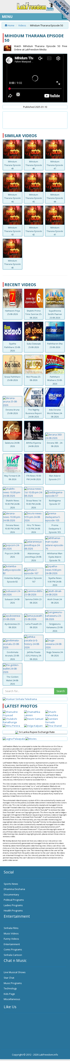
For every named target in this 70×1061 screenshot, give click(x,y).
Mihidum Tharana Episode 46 (12, 198)
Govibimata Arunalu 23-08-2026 (12, 655)
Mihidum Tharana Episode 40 (12, 264)
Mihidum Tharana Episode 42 (33, 231)
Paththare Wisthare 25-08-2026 (55, 380)
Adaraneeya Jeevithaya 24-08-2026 (33, 557)
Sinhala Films (11, 928)
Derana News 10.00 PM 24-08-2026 (12, 529)
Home (10, 25)
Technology (10, 988)
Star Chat (9, 977)
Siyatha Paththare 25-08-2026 (12, 347)
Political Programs (14, 899)
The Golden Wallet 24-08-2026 (12, 680)
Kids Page (9, 994)
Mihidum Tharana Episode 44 (54, 198)
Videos (22, 25)
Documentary (11, 894)
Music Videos (11, 933)
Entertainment (12, 944)
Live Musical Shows (15, 972)
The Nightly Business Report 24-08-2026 (34, 413)
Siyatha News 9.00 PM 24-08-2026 (55, 581)
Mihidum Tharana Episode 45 (33, 198)
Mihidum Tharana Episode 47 (54, 165)
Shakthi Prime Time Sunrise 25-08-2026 (33, 314)
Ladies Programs (13, 905)
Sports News (11, 883)
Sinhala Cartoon (13, 955)
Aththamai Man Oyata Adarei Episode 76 (54, 557)
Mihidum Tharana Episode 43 (12, 231)
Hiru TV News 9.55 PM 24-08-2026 (34, 529)
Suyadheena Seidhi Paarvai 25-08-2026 (55, 314)
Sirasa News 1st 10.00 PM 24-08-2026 (33, 504)
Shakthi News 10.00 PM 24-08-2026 (12, 504)
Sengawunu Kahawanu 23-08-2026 (54, 627)
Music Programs (13, 983)
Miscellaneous (12, 999)
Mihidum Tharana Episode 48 (33, 165)
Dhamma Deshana (14, 889)
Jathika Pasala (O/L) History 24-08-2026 (34, 655)
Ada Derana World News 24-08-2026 (55, 413)
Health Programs (13, 910)
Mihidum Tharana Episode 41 (54, 231)
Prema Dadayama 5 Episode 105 (55, 529)
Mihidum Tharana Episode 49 (12, 165)
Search (61, 691)
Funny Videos (11, 938)
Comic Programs (13, 949)
